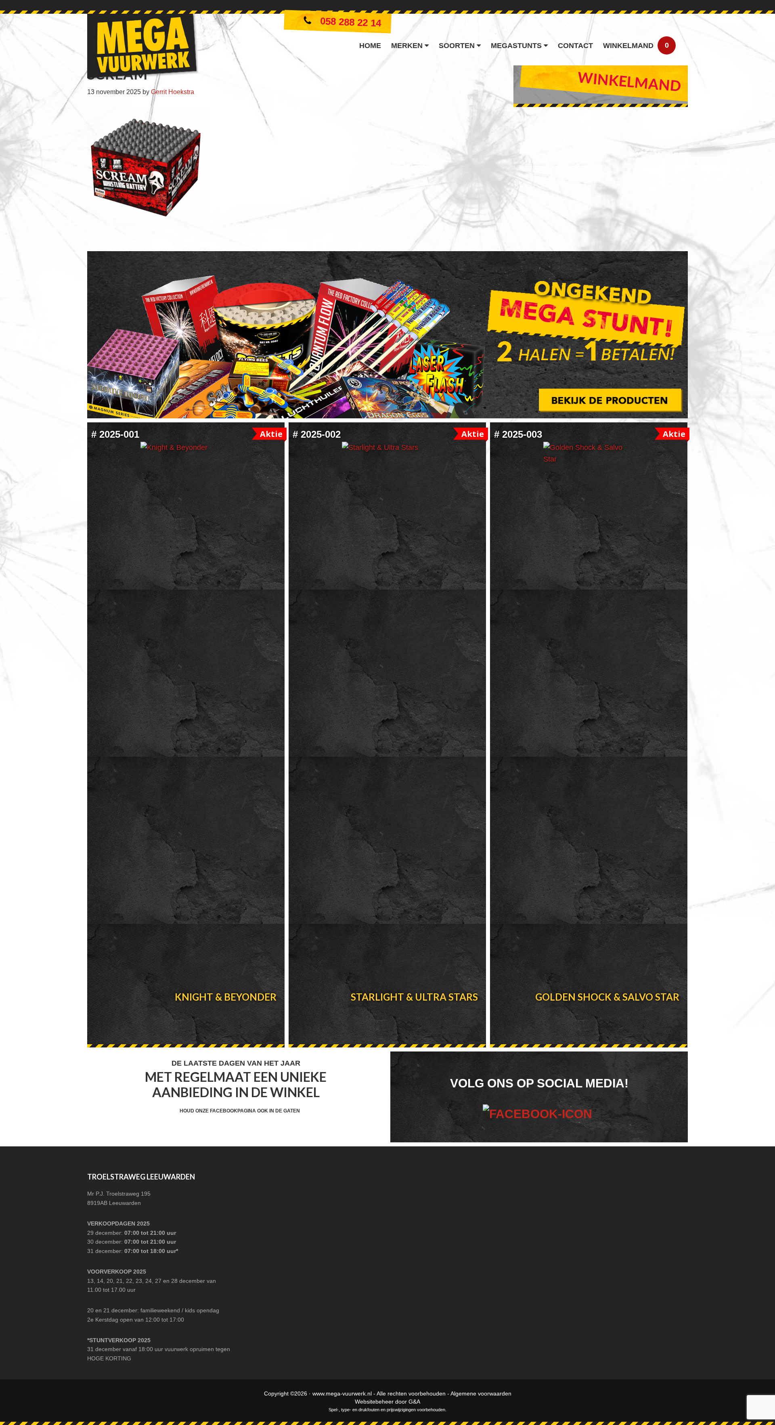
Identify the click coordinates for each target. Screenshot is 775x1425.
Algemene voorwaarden (480, 1393)
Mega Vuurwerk (142, 49)
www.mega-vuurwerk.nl (342, 1393)
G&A (414, 1401)
